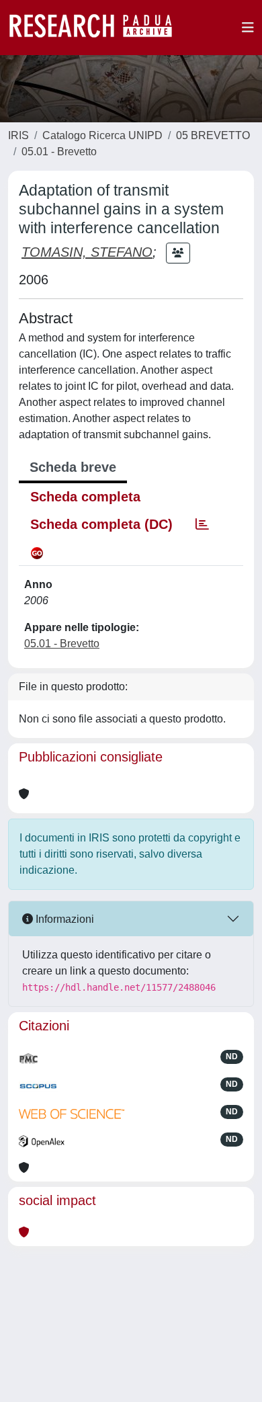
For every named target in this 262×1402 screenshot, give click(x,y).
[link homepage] (97, 27)
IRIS (18, 135)
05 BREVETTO (213, 135)
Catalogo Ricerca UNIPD (102, 135)
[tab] (202, 524)
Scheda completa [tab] (85, 496)
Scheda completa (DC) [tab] (101, 524)
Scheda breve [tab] (73, 467)
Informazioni (63, 919)
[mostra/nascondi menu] (248, 27)
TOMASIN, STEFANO (86, 252)
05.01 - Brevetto (59, 151)
